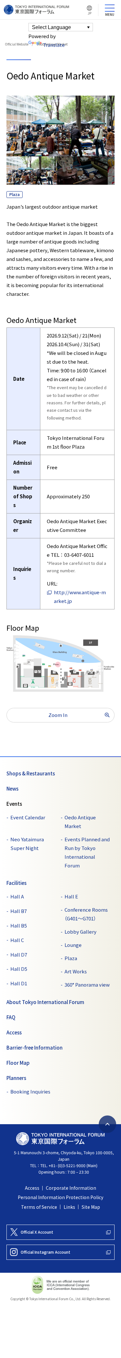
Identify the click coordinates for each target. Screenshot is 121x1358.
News (12, 788)
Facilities (16, 882)
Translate (54, 44)
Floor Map (18, 1062)
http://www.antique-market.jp (80, 597)
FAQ (10, 1017)
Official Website (16, 44)
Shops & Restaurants (30, 773)
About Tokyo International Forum (45, 1002)
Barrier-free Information (34, 1047)
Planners (16, 1078)
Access (14, 1032)
